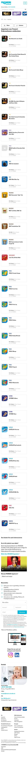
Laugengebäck (4, 727)
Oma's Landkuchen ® (18, 725)
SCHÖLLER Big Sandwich (15, 445)
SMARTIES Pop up (13, 523)
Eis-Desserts (3, 720)
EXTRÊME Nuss (12, 414)
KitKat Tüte (11, 507)
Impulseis (3, 717)
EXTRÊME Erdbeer (13, 398)
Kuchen (15, 718)
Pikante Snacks (4, 730)
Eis (5, 19)
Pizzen (2, 728)
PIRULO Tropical (13, 367)
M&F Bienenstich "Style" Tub (16, 195)
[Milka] (16, 13)
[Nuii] (6, 13)
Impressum (3, 746)
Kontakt (2, 751)
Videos (15, 735)
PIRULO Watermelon (14, 382)
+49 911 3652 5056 (11, 7)
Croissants (16, 720)
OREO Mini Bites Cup (14, 179)
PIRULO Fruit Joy (13, 304)
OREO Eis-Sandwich (14, 163)
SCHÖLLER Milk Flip (14, 492)
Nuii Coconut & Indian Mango (16, 70)
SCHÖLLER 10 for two (14, 429)
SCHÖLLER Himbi (13, 476)
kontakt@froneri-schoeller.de (12, 624)
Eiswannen (3, 718)
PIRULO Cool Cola (13, 289)
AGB (2, 748)
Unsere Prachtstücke (18, 727)
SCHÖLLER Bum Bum (14, 461)
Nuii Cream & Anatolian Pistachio (17, 85)
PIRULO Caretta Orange (14, 273)
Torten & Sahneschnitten (19, 717)
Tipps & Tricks (17, 737)
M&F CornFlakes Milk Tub (15, 210)
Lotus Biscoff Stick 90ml (14, 257)
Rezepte (16, 734)
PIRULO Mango (12, 351)
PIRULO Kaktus (12, 320)
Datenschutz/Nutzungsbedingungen (8, 749)
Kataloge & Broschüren (19, 731)
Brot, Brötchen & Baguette (6, 725)
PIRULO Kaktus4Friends (14, 335)
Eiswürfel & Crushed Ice (6, 721)
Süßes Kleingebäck (18, 721)
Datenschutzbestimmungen (19, 626)
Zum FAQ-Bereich (5, 698)
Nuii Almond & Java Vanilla (15, 38)
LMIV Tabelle (17, 732)
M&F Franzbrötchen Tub (14, 226)
